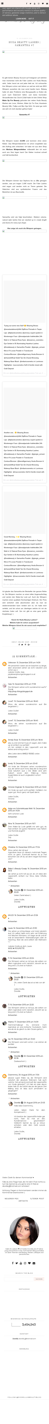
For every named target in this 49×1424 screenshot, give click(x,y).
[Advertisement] (24, 1373)
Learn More (21, 19)
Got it (31, 19)
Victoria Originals (15, 787)
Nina (10, 823)
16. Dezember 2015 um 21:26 (26, 915)
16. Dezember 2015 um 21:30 (25, 928)
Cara (10, 684)
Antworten (12, 677)
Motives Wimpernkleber (16, 149)
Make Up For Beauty (11, 100)
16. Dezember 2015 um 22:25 (22, 1005)
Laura (10, 928)
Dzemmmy (13, 1075)
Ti (8, 958)
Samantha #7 (24, 115)
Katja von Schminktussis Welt (20, 808)
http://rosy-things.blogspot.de (20, 691)
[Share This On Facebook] (19, 645)
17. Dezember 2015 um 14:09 (26, 1022)
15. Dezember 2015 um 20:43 (25, 763)
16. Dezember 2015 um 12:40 (34, 787)
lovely (10, 763)
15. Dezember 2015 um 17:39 (24, 684)
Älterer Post (37, 1198)
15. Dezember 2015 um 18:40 (26, 701)
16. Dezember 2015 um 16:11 (24, 823)
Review (34, 642)
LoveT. (10, 701)
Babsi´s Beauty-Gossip (17, 869)
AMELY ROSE (28, 754)
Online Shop (24, 642)
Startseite (23, 1199)
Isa (9, 1039)
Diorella (17, 890)
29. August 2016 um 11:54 (29, 1075)
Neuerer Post (12, 1198)
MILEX (11, 915)
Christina (11, 847)
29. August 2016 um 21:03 (34, 1103)
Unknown (12, 663)
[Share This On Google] (29, 645)
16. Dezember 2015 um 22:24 (22, 958)
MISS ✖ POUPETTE (16, 948)
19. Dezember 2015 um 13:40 (23, 1039)
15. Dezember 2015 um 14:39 (28, 663)
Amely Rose (13, 740)
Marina (11, 1022)
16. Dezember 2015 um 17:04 (28, 847)
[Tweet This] (22, 645)
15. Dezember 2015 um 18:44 (31, 740)
